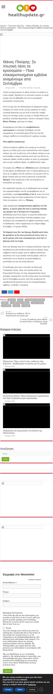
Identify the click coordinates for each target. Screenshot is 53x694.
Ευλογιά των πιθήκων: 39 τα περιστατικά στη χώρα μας (18, 314)
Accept (8, 689)
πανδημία (26, 306)
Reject (19, 689)
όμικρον (16, 306)
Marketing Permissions (12, 613)
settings (32, 684)
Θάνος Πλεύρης (37, 303)
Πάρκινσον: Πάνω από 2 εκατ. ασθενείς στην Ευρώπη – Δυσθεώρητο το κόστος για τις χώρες (24, 362)
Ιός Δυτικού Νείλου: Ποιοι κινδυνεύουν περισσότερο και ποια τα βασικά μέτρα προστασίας (26, 397)
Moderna (12, 300)
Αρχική (3, 26)
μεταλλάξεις (6, 306)
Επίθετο (6, 601)
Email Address (10, 582)
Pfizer (20, 300)
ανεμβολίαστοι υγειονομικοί (35, 300)
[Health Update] (26, 10)
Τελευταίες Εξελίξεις (16, 26)
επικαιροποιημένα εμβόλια (20, 303)
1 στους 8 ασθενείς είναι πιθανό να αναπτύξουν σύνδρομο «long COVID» (33, 321)
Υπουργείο (36, 88)
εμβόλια (5, 303)
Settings (32, 689)
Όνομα (6, 592)
